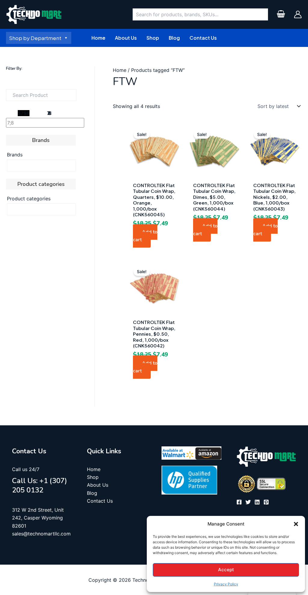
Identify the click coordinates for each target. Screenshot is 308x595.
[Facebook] (239, 502)
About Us (97, 485)
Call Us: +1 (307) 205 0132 (39, 485)
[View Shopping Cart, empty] (281, 14)
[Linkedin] (257, 502)
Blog (92, 493)
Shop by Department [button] (35, 38)
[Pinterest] (266, 502)
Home (119, 70)
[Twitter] (248, 502)
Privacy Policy (226, 584)
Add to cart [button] (145, 236)
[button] (296, 524)
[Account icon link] (298, 14)
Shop (93, 477)
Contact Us (100, 501)
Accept (226, 569)
